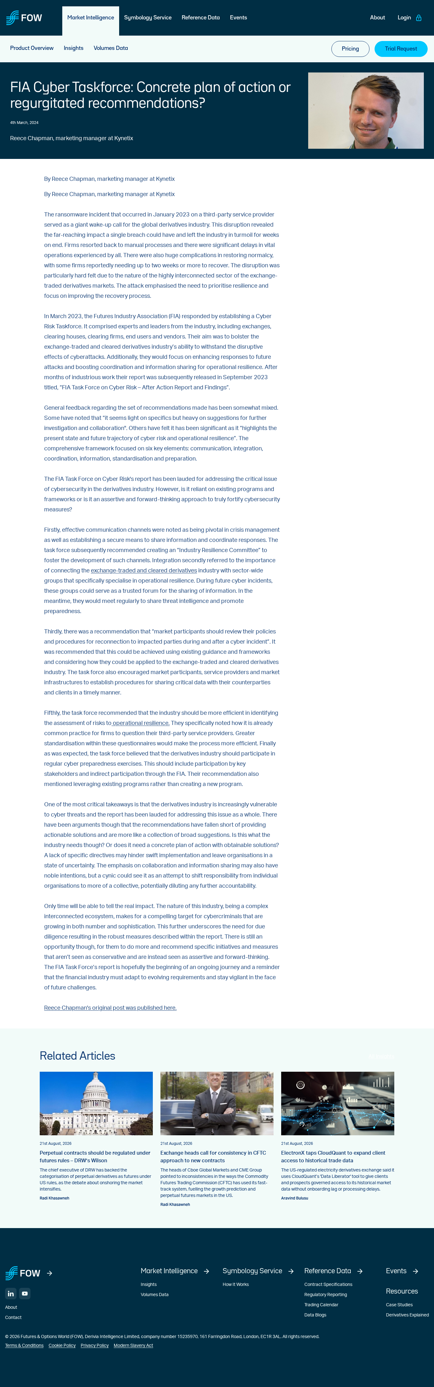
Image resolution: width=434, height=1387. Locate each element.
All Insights (381, 1056)
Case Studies (399, 1305)
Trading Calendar (321, 1305)
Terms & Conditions (24, 1345)
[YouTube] (25, 1293)
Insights (149, 1284)
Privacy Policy (95, 1345)
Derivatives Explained (407, 1315)
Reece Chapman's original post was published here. (110, 1008)
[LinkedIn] (11, 1293)
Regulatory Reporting (325, 1295)
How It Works (236, 1284)
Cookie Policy (62, 1345)
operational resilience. (141, 723)
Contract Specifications (328, 1284)
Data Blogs (315, 1315)
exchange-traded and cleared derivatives (144, 571)
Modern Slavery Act (133, 1345)
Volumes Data (155, 1295)
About (11, 1307)
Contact (13, 1317)
